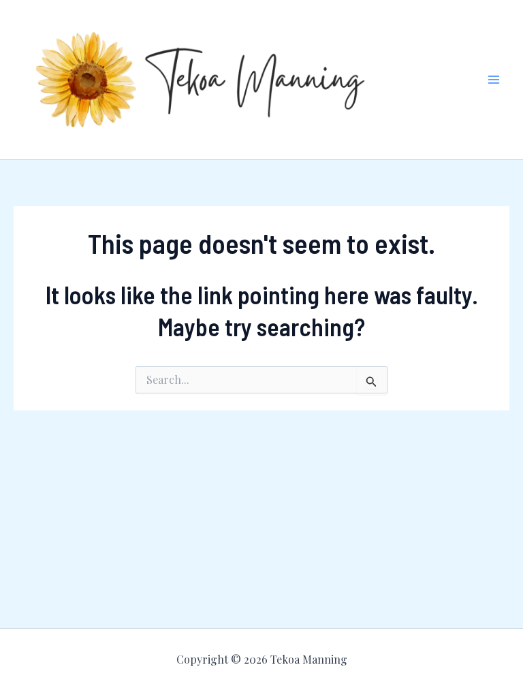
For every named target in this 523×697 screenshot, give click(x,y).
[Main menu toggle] (494, 79)
